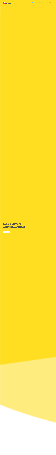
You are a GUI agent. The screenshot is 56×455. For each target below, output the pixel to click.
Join (43, 2)
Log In (50, 2)
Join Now (6, 232)
